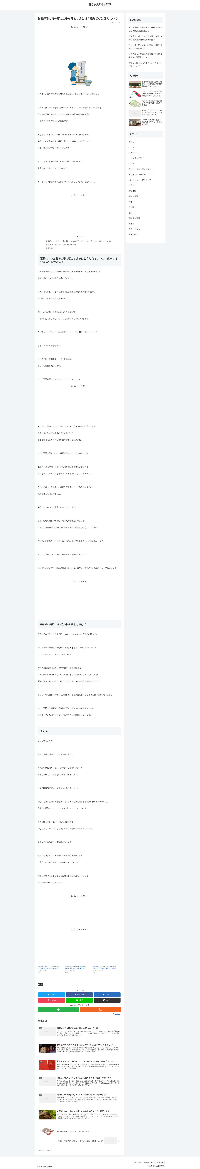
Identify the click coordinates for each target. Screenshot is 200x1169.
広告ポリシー (148, 1162)
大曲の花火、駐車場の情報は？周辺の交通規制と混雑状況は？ (145, 55)
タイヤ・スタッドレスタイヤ (141, 169)
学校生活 (132, 191)
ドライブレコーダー (137, 174)
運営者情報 (138, 1162)
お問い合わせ (159, 1162)
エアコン (132, 153)
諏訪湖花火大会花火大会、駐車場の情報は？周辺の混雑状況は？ (145, 29)
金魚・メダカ (134, 229)
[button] (107, 1000)
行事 (41, 984)
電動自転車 (133, 234)
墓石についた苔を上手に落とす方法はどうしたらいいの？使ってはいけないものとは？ (80, 241)
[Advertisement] (79, 43)
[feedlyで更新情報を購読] (58, 1009)
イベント (132, 147)
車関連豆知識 (134, 218)
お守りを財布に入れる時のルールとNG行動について (145, 64)
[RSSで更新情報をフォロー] (100, 1009)
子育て (131, 185)
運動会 (131, 224)
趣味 (130, 213)
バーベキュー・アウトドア (140, 180)
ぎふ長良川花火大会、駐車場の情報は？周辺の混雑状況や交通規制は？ (145, 38)
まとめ (50, 248)
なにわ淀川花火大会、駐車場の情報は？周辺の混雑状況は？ (145, 47)
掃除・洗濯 (133, 196)
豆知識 (131, 207)
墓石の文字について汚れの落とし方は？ (63, 244)
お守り (131, 142)
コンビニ (132, 164)
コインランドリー (136, 158)
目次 (76, 236)
